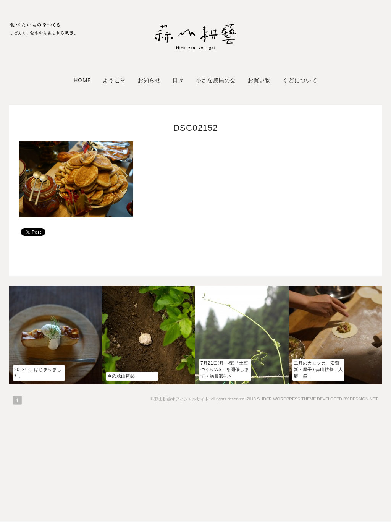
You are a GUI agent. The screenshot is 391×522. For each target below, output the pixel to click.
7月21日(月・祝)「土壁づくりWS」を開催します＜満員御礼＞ (224, 369)
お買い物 (259, 80)
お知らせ (149, 80)
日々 (178, 80)
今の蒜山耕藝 (121, 376)
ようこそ (114, 80)
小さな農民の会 (216, 80)
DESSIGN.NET (364, 399)
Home (82, 80)
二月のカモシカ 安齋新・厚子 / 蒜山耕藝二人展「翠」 (318, 369)
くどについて (300, 80)
